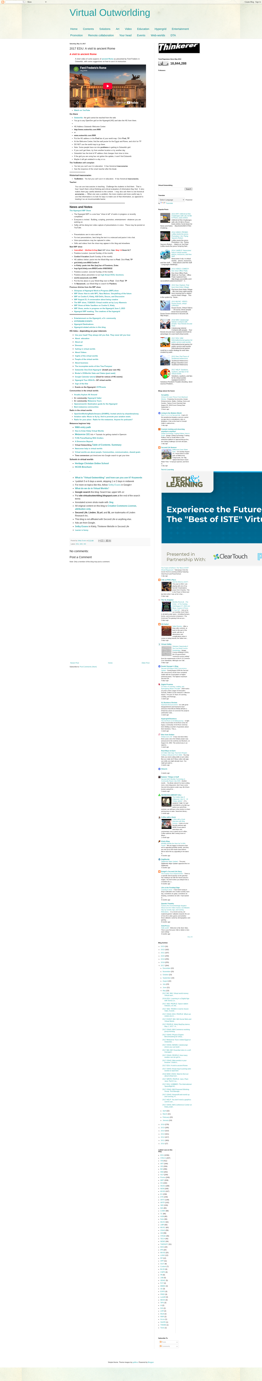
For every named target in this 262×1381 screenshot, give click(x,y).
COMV (162, 1211)
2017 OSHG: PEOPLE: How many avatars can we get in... (174, 1056)
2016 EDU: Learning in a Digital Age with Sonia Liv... (175, 999)
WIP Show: (79, 294)
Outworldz (78, 118)
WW (161, 1172)
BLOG (162, 1269)
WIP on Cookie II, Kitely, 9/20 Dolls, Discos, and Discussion (99, 297)
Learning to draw (167, 890)
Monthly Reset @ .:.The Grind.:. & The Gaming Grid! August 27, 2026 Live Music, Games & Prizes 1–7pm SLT (181, 606)
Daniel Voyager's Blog (169, 666)
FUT (161, 1283)
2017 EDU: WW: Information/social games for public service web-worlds (182, 340)
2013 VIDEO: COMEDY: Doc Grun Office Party (180, 270)
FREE (162, 1294)
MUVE (162, 1253)
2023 (163, 946)
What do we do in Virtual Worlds (92, 488)
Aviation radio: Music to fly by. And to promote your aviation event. (102, 417)
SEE (81, 544)
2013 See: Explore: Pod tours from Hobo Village (180, 286)
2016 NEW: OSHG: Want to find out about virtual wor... (175, 1075)
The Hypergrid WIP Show (80, 211)
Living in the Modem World (171, 413)
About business (81, 363)
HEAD (162, 1186)
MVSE (162, 1191)
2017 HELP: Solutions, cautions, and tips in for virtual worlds (180, 372)
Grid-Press (165, 926)
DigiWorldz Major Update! (169, 861)
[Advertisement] (109, 641)
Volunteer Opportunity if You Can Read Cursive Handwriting (180, 648)
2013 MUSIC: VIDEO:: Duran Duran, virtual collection (180, 303)
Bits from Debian (167, 735)
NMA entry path (83, 427)
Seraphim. (165, 395)
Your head (125, 35)
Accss (162, 1319)
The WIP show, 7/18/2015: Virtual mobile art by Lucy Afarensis (100, 303)
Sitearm (164, 769)
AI (161, 1305)
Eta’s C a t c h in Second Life (171, 415)
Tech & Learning (167, 470)
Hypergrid (160, 28)
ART (162, 1164)
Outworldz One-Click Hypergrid (88, 370)
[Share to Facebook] (107, 540)
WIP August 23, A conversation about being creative (96, 300)
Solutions (104, 28)
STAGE (163, 1236)
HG (161, 1183)
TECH (162, 1239)
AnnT (162, 1264)
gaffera (135, 1362)
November (167, 972)
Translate (169, 203)
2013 (163, 1134)
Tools (162, 1328)
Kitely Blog (165, 841)
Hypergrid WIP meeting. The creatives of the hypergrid (97, 311)
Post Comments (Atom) (88, 667)
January (166, 1120)
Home (74, 28)
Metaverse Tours (95, 401)
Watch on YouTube (82, 110)
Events (141, 35)
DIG (161, 1308)
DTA (173, 35)
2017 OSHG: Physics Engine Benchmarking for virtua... (173, 1036)
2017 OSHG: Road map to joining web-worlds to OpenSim (176, 1070)
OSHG (162, 1230)
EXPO (162, 1291)
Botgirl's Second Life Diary (171, 872)
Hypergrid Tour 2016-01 (84, 380)
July (164, 984)
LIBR (162, 1225)
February (166, 1117)
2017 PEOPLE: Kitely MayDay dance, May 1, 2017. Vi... (176, 1025)
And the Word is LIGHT (180, 582)
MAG (162, 1247)
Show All (189, 937)
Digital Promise (167, 684)
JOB (161, 1278)
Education (143, 28)
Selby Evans (114, 485)
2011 (163, 1140)
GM (161, 1233)
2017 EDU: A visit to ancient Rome (175, 1066)
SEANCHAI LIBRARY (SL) (171, 795)
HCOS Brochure (83, 467)
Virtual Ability (166, 644)
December (167, 968)
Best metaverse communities (86, 407)
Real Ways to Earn (168, 751)
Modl (162, 1314)
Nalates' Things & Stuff (170, 777)
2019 (163, 959)
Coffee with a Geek (168, 817)
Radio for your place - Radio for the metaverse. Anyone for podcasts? (103, 420)
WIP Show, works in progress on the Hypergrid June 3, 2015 (99, 308)
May (164, 991)
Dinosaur (79, 345)
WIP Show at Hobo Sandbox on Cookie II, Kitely (94, 305)
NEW (162, 1189)
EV (161, 1194)
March (165, 1114)
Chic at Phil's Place (168, 580)
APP (162, 1261)
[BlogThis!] (102, 540)
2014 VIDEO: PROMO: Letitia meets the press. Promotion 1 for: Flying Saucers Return (180, 235)
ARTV (162, 1200)
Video (128, 28)
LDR (162, 1311)
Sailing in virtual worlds (85, 349)
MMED (162, 1286)
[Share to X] (104, 540)
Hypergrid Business (169, 719)
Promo (162, 1177)
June (165, 987)
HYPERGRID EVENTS (83, 321)
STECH (163, 1158)
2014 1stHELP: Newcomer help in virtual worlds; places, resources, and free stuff (182, 253)
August (165, 981)
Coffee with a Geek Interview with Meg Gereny (178, 821)
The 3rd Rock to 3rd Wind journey (172, 721)
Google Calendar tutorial (85, 377)
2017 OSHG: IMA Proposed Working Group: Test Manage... (175, 1090)
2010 (163, 1144)
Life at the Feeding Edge (170, 888)
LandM (163, 1297)
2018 (163, 962)
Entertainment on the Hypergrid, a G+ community (95, 318)
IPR (161, 1250)
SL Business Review (169, 703)
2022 (163, 950)
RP (161, 1258)
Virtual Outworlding (110, 12)
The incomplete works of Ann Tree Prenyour (93, 366)
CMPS (162, 1272)
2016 (163, 1124)
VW (161, 1161)
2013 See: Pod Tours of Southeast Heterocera (180, 357)
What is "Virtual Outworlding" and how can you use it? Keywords (108, 477)
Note (162, 1219)
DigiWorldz (165, 859)
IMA (161, 1208)
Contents (88, 28)
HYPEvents (101, 387)
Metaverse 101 (82, 434)
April (164, 1111)
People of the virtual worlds (86, 359)
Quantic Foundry (167, 904)
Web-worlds (158, 35)
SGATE (163, 1322)
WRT (162, 1180)
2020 (163, 956)
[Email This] (99, 540)
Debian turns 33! (166, 737)
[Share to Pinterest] (109, 540)
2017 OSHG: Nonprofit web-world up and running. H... (176, 1095)
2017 (163, 966)
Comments (165, 1346)
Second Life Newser (169, 447)
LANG (162, 1255)
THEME (163, 1325)
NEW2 (162, 1241)
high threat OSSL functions (112, 275)
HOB (162, 1216)
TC (161, 1214)
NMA (162, 1317)
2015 (163, 1128)
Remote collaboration (101, 35)
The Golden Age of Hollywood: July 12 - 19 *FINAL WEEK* (180, 799)
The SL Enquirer (167, 600)
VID (85, 544)
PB (161, 1275)
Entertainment (180, 28)
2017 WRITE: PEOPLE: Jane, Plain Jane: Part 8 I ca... (175, 1080)
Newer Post (74, 663)
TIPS (162, 1303)
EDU (77, 544)
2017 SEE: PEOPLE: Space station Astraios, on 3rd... (175, 1005)
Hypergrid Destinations (83, 324)
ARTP (162, 1202)
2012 (163, 1137)
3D (161, 1289)
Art (117, 28)
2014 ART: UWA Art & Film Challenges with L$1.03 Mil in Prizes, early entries (182, 216)
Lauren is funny (81, 530)
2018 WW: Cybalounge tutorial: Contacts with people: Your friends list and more (182, 323)
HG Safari (165, 624)
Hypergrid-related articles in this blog (90, 327)
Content (163, 1266)
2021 (163, 953)
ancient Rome (107, 59)
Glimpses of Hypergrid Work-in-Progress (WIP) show (96, 291)
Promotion (76, 35)
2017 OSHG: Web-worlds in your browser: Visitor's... (174, 1061)
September (167, 978)
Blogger (151, 1362)
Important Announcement (169, 705)
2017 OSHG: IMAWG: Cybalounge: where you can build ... (175, 1046)
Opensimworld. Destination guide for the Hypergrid (95, 404)
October (166, 975)
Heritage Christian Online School (92, 463)
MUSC (162, 1227)
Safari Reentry (177, 626)
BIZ (161, 1169)
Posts (163, 1342)
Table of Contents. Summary (106, 445)
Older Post (145, 663)
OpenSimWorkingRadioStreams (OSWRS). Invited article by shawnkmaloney (106, 414)
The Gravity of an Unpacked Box (172, 873)
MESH (162, 1300)
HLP (162, 1175)
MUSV (162, 1222)
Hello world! (165, 928)
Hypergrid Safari (95, 398)
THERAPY (164, 1244)
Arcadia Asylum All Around (85, 395)
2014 (163, 1131)
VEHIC (162, 1280)
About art (79, 342)
